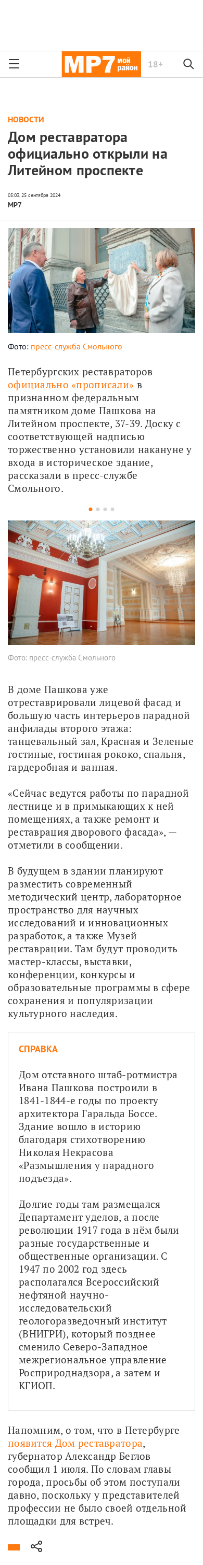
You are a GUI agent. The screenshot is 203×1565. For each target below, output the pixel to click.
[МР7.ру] (101, 64)
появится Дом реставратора (75, 1442)
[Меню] (14, 64)
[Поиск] (189, 64)
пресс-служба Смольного (76, 346)
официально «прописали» (71, 384)
